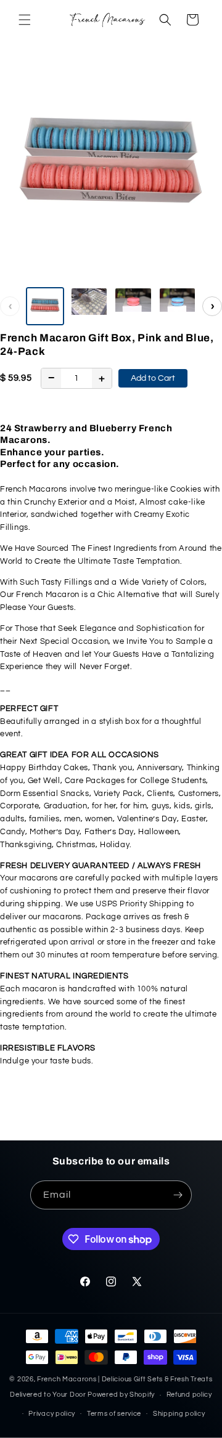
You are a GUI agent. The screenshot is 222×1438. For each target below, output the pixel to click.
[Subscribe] (177, 1194)
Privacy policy (51, 1413)
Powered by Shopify (121, 1394)
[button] (24, 19)
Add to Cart (153, 378)
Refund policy (189, 1394)
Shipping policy (179, 1413)
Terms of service (114, 1413)
